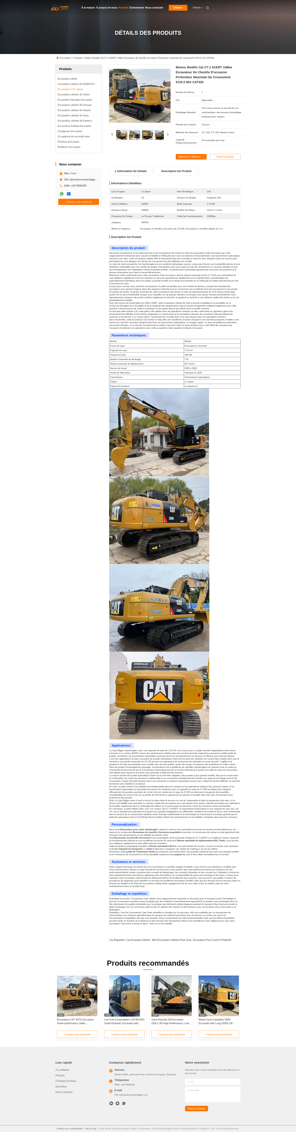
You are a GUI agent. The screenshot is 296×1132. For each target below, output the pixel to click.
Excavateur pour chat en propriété (212, 940)
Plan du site (90, 1128)
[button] (61, 1003)
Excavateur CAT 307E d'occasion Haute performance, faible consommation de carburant (75, 1021)
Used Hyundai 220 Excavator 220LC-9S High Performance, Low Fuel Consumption (170, 1021)
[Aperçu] (60, 7)
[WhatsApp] (61, 194)
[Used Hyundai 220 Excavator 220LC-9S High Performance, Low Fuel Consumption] (171, 996)
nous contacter (196, 1108)
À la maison (88, 7)
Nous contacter (154, 7)
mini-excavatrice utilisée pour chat (171, 940)
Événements (137, 7)
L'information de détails (131, 171)
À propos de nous (106, 7)
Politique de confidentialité (69, 1128)
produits (60, 1075)
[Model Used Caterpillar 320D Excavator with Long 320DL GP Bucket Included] (219, 996)
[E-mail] (68, 194)
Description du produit (176, 171)
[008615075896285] (124, 1104)
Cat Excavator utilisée (138, 940)
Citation (178, 7)
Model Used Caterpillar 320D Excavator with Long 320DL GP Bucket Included (216, 1021)
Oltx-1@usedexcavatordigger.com (82, 179)
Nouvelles (61, 1086)
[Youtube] (117, 1104)
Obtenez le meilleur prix (191, 156)
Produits (123, 7)
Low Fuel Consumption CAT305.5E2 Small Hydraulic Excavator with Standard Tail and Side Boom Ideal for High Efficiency (124, 1021)
